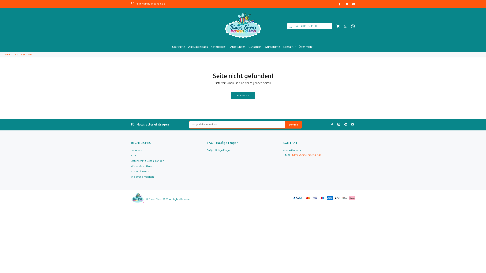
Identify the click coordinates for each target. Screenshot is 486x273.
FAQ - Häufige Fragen (219, 150)
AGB (133, 156)
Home (7, 54)
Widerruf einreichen (142, 177)
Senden (293, 125)
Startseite (243, 95)
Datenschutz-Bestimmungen (147, 161)
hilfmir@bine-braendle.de (150, 4)
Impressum (137, 150)
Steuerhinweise (140, 171)
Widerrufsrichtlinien (142, 166)
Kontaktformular (292, 150)
